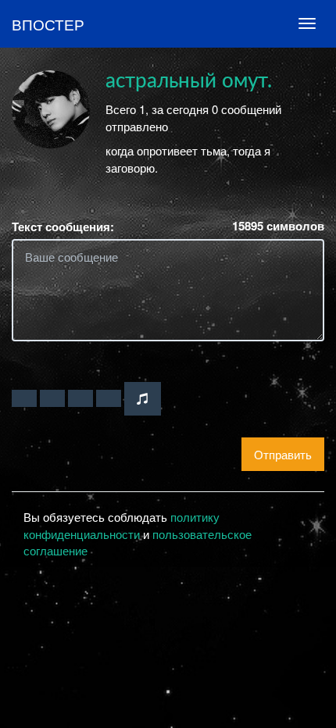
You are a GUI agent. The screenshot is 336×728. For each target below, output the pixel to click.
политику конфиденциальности (121, 525)
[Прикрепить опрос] (80, 398)
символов (278, 226)
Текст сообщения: (63, 227)
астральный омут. (188, 81)
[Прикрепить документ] (108, 398)
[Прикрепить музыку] (142, 399)
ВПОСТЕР (48, 23)
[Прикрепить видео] (52, 398)
